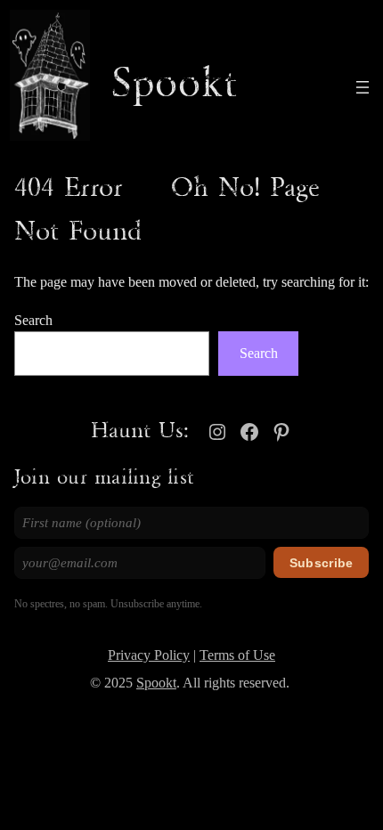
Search (33, 321)
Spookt (174, 85)
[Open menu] (362, 87)
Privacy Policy (149, 655)
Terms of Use (237, 655)
